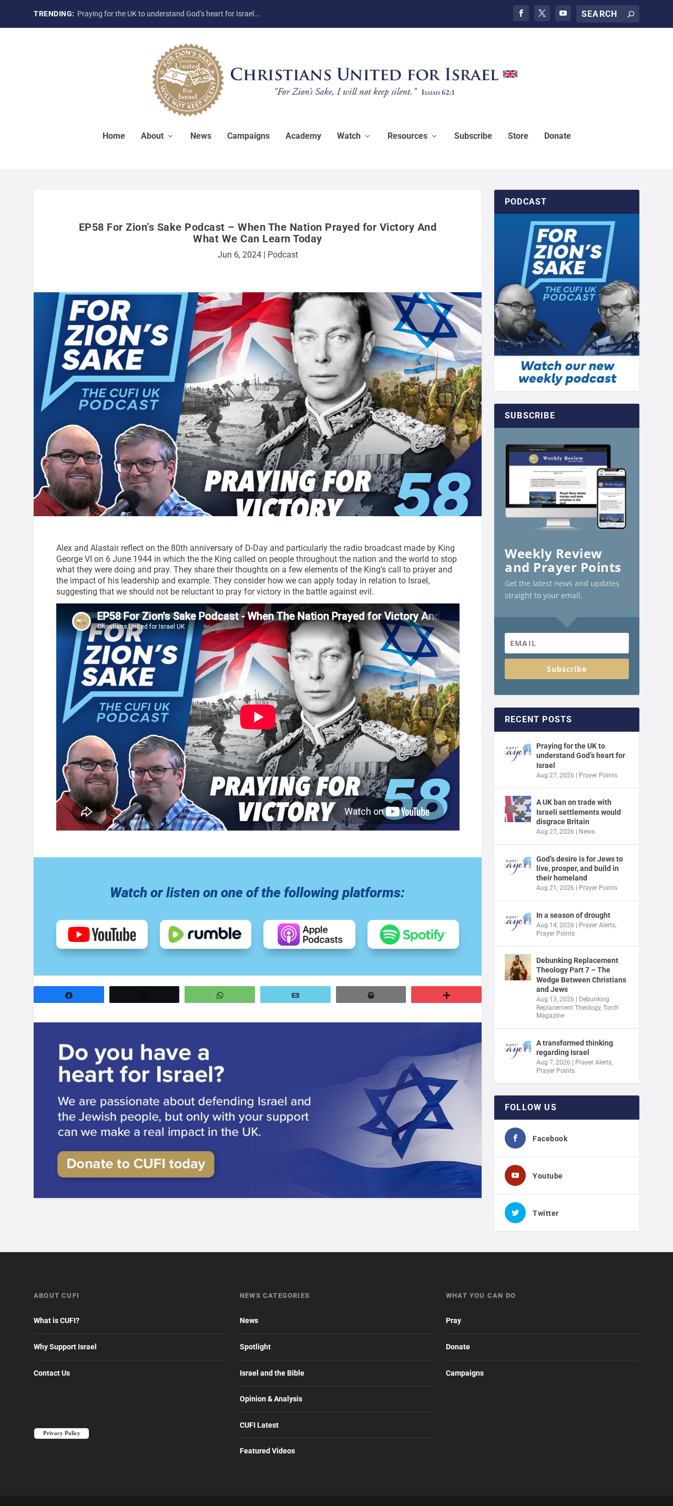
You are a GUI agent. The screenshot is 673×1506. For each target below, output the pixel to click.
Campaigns (248, 136)
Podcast (283, 255)
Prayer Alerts (597, 925)
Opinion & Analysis (271, 1399)
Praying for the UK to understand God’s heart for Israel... (168, 13)
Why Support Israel (65, 1347)
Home (114, 136)
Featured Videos (267, 1451)
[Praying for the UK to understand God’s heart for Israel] (518, 753)
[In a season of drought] (518, 922)
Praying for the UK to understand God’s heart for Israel (580, 755)
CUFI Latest (259, 1425)
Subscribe (473, 136)
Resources (407, 136)
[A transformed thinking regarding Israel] (518, 1050)
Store (518, 136)
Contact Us (52, 1373)
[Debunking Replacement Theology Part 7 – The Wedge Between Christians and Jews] (518, 967)
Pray (453, 1320)
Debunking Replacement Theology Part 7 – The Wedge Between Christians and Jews (581, 974)
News (200, 136)
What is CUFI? (56, 1320)
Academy (303, 136)
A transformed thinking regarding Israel (574, 1048)
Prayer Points (598, 775)
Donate (557, 136)
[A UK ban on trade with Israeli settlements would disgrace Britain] (518, 809)
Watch (349, 136)
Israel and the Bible (272, 1373)
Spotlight (255, 1347)
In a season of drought (573, 915)
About (152, 136)
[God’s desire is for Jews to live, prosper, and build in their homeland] (518, 866)
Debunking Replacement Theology (572, 1003)
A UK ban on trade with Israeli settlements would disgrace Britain (578, 811)
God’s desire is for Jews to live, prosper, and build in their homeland (579, 868)
